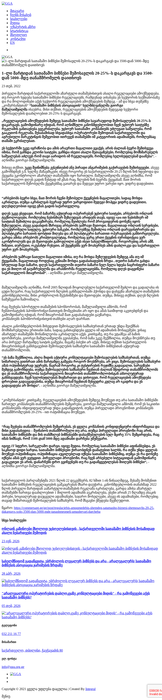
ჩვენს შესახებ (20, 15)
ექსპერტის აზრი (22, 27)
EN (12, 42)
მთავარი (17, 11)
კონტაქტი (18, 39)
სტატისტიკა (19, 31)
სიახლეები (18, 19)
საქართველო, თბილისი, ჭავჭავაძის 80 (32, 650)
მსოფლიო (18, 35)
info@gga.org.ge (13, 667)
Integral (90, 689)
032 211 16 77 (11, 634)
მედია (15, 23)
